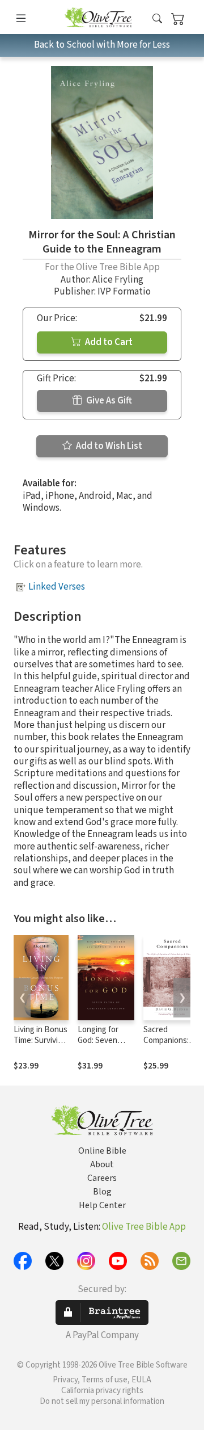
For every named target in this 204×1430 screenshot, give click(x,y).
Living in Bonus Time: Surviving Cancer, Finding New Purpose (41, 1046)
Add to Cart (108, 342)
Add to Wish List (108, 446)
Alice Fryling (117, 280)
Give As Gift (108, 400)
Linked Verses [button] (56, 587)
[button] (157, 19)
